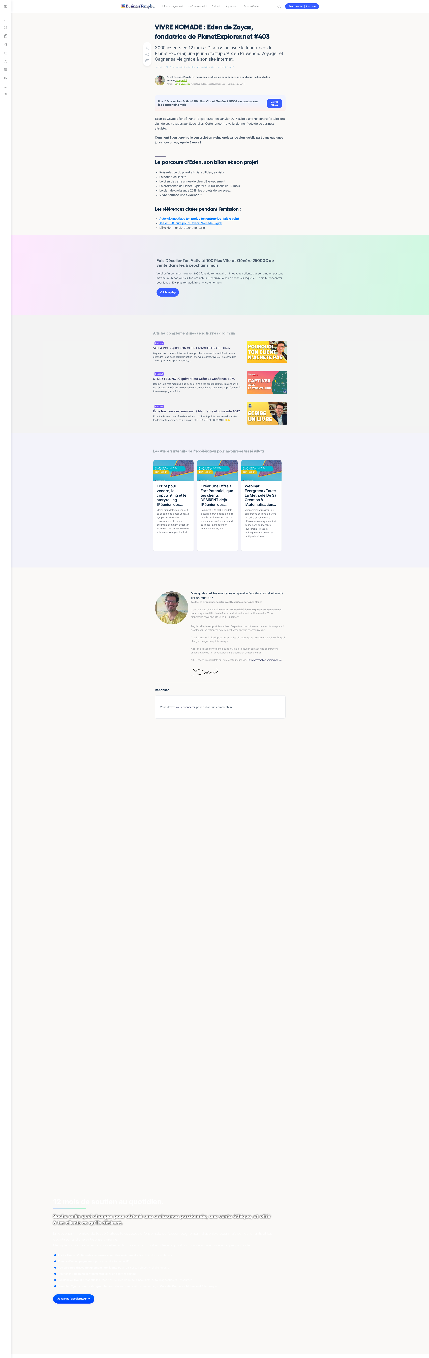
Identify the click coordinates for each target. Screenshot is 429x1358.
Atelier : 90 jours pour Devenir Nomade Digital (190, 223)
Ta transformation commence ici (264, 659)
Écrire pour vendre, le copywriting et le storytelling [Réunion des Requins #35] (171, 495)
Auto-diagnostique (199, 218)
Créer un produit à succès (223, 67)
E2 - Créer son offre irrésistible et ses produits (187, 67)
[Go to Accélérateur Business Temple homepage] (138, 6)
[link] (6, 53)
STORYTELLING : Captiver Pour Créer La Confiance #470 (194, 379)
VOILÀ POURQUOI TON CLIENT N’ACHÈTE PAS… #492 (192, 348)
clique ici (181, 80)
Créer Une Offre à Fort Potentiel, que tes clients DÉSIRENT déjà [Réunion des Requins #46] (217, 495)
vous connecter (185, 707)
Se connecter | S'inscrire (302, 6)
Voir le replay (274, 103)
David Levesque (182, 84)
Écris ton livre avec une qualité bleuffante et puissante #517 (196, 411)
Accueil (159, 67)
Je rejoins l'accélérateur (72, 1299)
